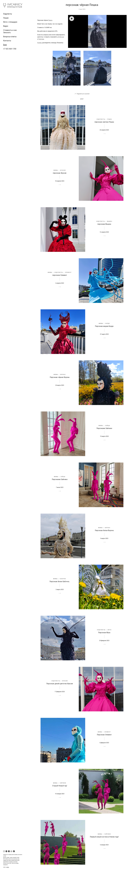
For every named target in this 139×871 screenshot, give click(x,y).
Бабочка (63, 578)
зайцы (107, 425)
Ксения (39, 43)
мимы (56, 170)
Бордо (107, 323)
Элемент (68, 272)
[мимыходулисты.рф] (12, 5)
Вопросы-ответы (9, 36)
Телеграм (41, 39)
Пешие (6, 18)
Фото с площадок (10, 22)
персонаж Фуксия (59, 173)
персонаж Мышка (104, 224)
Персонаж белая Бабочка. (60, 581)
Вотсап (62, 37)
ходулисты (101, 119)
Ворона (63, 374)
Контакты (7, 40)
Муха (109, 629)
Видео (5, 26)
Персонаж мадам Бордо (104, 326)
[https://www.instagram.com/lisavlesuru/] (4, 851)
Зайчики (63, 783)
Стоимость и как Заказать (10, 31)
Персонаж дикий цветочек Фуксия (59, 684)
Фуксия (63, 170)
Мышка (109, 221)
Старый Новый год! (59, 786)
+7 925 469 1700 (9, 49)
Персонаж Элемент (104, 735)
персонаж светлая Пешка (104, 122)
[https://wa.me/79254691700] (11, 851)
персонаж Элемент (59, 275)
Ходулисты (7, 14)
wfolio (8, 867)
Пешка (50, 20)
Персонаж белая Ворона (104, 530)
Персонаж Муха (104, 633)
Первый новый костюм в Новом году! (104, 837)
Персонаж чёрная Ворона (60, 377)
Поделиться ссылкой (83, 94)
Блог (5, 45)
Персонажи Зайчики (104, 428)
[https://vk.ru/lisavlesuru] (6, 851)
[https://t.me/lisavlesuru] (9, 851)
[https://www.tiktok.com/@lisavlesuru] (14, 851)
